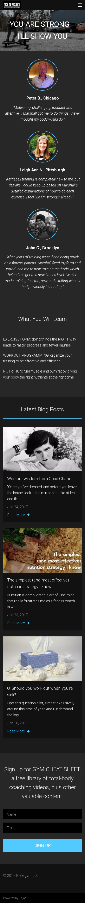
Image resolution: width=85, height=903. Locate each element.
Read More (16, 515)
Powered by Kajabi (15, 898)
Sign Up (42, 845)
